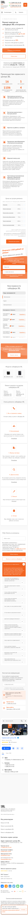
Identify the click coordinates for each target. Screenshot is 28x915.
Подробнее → (22, 314)
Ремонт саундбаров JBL (7, 829)
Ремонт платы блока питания (9, 217)
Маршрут (7, 748)
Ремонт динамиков (7, 208)
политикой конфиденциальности (16, 275)
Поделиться (2, 886)
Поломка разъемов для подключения (6, 326)
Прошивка (5, 204)
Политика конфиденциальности (14, 898)
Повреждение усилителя (6, 319)
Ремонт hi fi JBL (5, 823)
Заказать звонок (14, 355)
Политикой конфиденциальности (17, 689)
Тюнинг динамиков (7, 221)
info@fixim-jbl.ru (5, 855)
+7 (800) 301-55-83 (15, 2)
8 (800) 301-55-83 (6, 851)
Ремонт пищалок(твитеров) (8, 225)
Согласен (23, 909)
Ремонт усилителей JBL (7, 826)
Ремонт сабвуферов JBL (7, 832)
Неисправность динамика (6, 314)
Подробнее (14, 438)
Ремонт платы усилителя (8, 212)
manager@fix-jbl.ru (6, 859)
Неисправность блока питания (6, 332)
